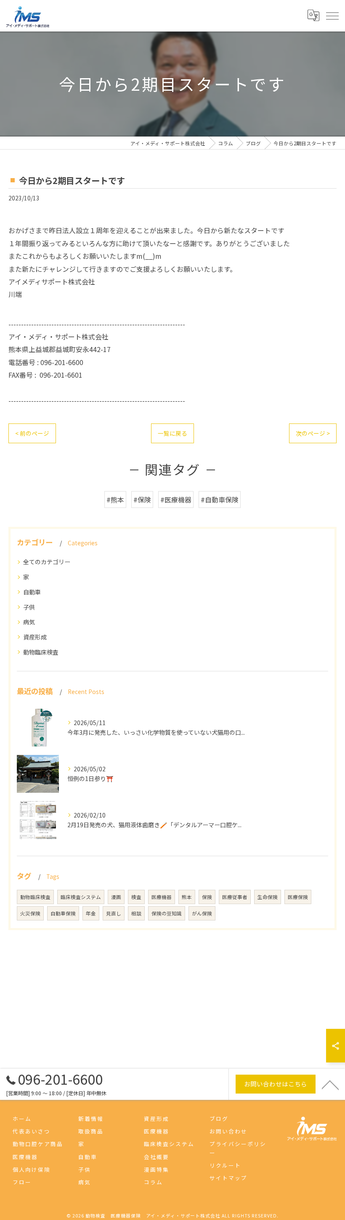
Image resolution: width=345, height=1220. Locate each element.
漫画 (116, 897)
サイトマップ (228, 1178)
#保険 (142, 499)
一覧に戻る (172, 433)
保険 (207, 897)
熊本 (187, 897)
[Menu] (332, 15)
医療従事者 (234, 897)
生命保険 (267, 897)
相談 (136, 913)
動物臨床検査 (40, 652)
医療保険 (298, 897)
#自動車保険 (220, 499)
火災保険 (30, 913)
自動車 (32, 592)
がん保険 (202, 913)
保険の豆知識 (166, 913)
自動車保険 (63, 913)
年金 (91, 913)
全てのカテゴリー (46, 561)
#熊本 (115, 499)
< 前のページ (32, 433)
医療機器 (161, 897)
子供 (29, 607)
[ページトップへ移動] (330, 1084)
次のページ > (313, 433)
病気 (29, 622)
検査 (136, 897)
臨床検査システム (81, 897)
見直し (113, 913)
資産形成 (35, 637)
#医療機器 (175, 499)
